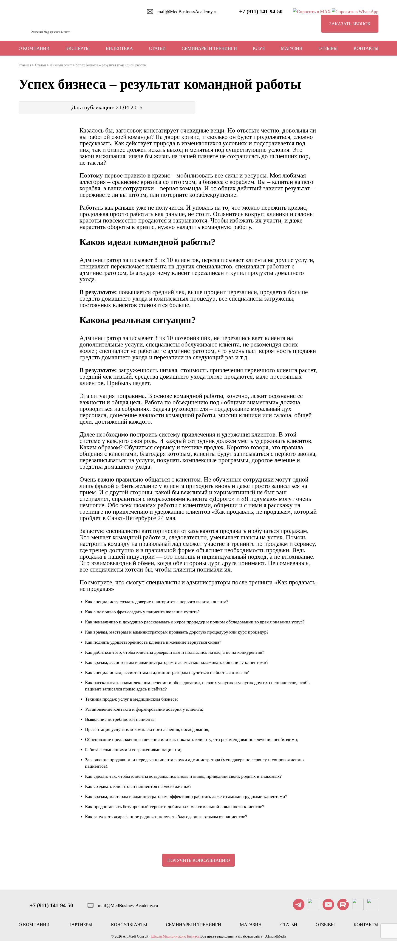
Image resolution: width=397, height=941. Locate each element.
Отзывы (327, 48)
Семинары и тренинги (209, 48)
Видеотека (119, 48)
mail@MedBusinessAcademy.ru (187, 11)
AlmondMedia (275, 936)
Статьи (157, 48)
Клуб (259, 48)
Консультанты (129, 924)
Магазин (291, 48)
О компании (34, 48)
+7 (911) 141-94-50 (261, 11)
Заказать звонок (349, 23)
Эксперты (77, 48)
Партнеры (80, 924)
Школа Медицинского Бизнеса (175, 936)
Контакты (366, 48)
